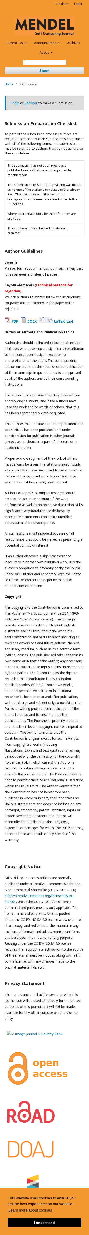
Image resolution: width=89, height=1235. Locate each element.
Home (9, 84)
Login (78, 3)
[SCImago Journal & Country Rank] (34, 1034)
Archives (73, 43)
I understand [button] (44, 1223)
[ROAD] (31, 1121)
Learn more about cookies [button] (30, 1210)
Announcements (47, 43)
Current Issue (16, 43)
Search (44, 70)
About (45, 52)
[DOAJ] (31, 1157)
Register (62, 3)
